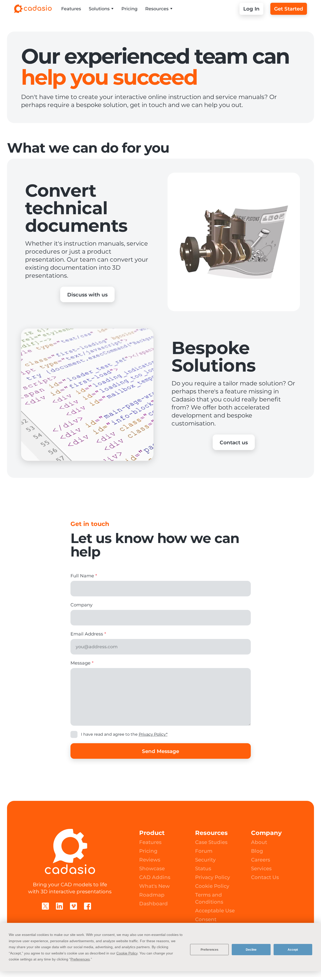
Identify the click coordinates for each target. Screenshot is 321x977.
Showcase (152, 868)
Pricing (129, 9)
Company (81, 605)
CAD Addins (154, 877)
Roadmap (152, 895)
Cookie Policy (212, 886)
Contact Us (265, 877)
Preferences (209, 949)
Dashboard (153, 904)
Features (71, 9)
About (259, 842)
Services (261, 868)
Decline (251, 949)
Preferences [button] (80, 959)
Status (203, 868)
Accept (293, 949)
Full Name (83, 576)
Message (82, 663)
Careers (260, 860)
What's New (154, 886)
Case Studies (211, 842)
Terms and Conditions (209, 898)
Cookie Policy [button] (126, 953)
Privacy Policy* (153, 734)
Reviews (149, 860)
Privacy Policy (212, 877)
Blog (257, 851)
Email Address (88, 634)
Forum (203, 851)
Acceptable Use (215, 911)
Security (205, 860)
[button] (101, 8)
